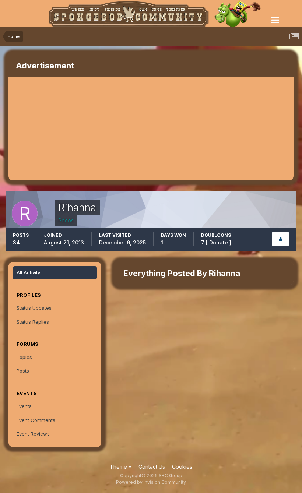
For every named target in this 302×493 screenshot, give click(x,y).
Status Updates (34, 308)
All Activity (28, 272)
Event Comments (36, 420)
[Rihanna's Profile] (280, 239)
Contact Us (151, 467)
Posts (23, 371)
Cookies (182, 467)
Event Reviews (33, 434)
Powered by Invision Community (151, 482)
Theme (119, 467)
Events (24, 406)
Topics (24, 357)
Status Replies (33, 322)
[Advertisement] (94, 128)
